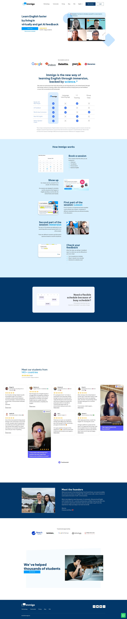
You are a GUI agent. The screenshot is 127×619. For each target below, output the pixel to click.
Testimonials (55, 4)
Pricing (63, 4)
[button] (80, 4)
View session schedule (30, 31)
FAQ (74, 4)
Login (100, 4)
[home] (29, 4)
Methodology (47, 4)
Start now (30, 28)
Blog (69, 4)
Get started (90, 4)
